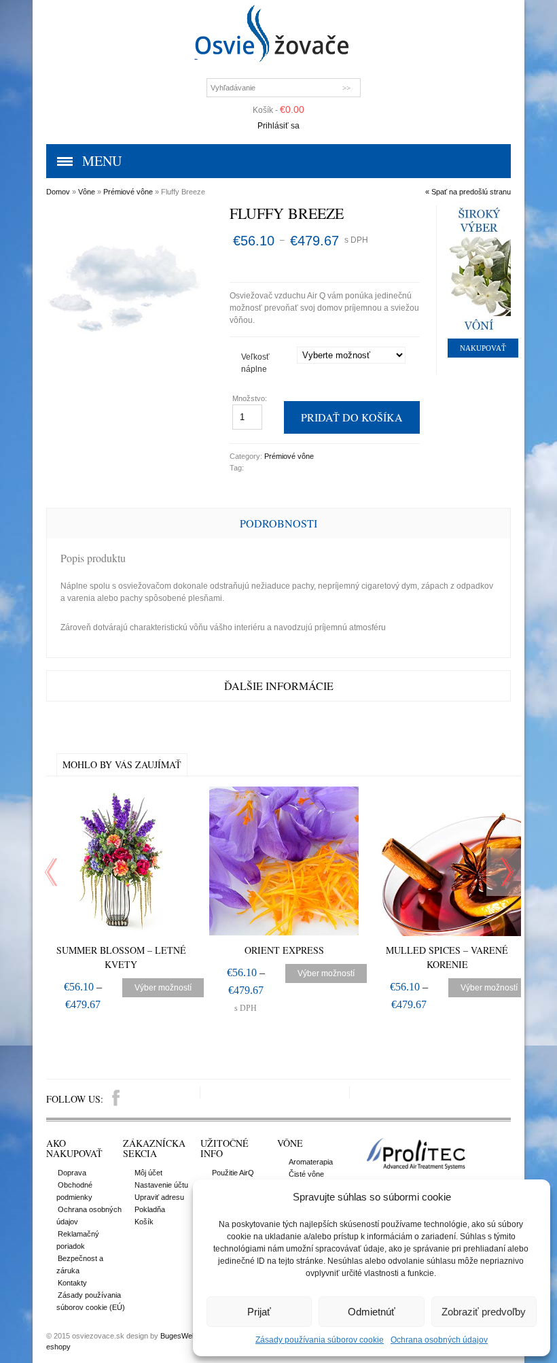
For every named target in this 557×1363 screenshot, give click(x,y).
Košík (144, 1222)
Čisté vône (306, 1174)
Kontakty (72, 1283)
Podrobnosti (278, 523)
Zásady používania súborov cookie (319, 1340)
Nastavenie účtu (161, 1185)
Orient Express (284, 950)
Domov (58, 192)
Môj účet (148, 1173)
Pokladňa (149, 1209)
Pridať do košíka (352, 417)
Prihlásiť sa (278, 126)
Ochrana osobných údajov (439, 1340)
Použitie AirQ (233, 1173)
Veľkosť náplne (255, 363)
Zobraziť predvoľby (484, 1311)
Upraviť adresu (159, 1197)
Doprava (72, 1173)
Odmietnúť (371, 1311)
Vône (86, 192)
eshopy (58, 1347)
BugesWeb (178, 1336)
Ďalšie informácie (279, 685)
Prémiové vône (128, 192)
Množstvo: (250, 398)
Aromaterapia (311, 1162)
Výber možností (163, 988)
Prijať (259, 1311)
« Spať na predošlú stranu (468, 191)
